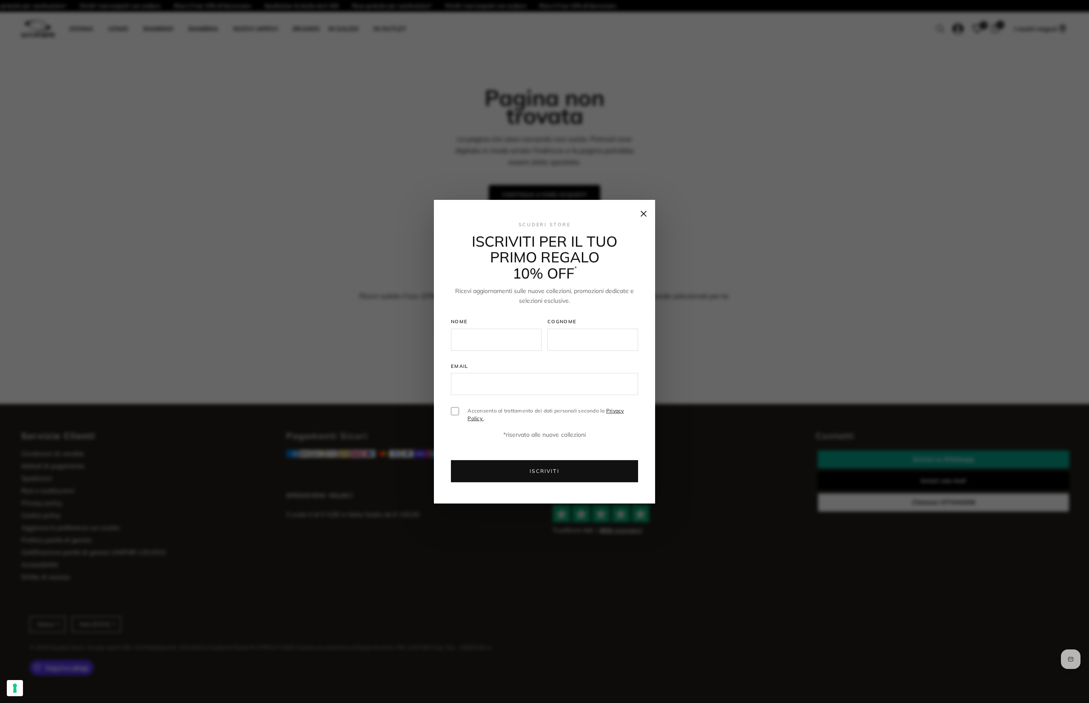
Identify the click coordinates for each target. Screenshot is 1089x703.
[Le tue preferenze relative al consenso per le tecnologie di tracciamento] (15, 688)
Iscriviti (544, 471)
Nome (459, 321)
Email (459, 366)
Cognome (561, 321)
